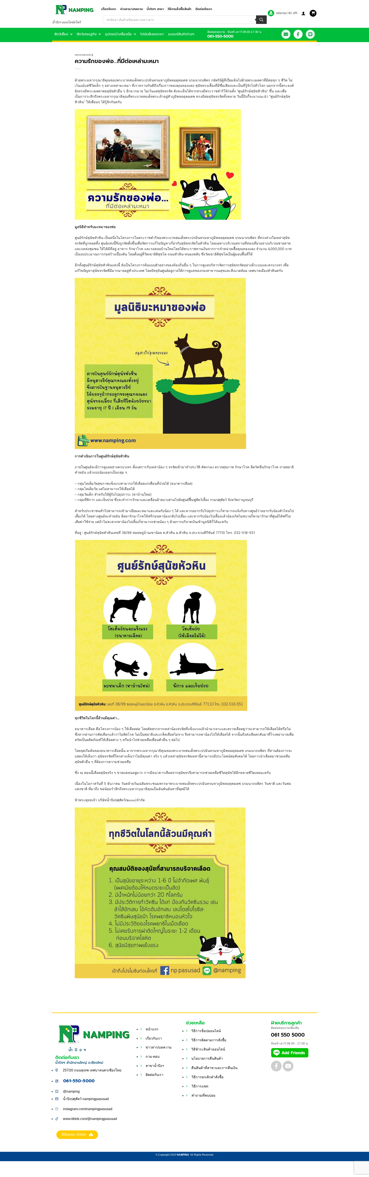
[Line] (310, 34)
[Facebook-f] (298, 34)
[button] (313, 13)
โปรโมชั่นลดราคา (152, 34)
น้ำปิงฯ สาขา (155, 9)
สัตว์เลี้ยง (61, 34)
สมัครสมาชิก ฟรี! (286, 13)
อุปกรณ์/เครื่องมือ (118, 34)
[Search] (261, 19)
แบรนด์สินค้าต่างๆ (181, 34)
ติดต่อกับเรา (203, 9)
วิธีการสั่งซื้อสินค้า (180, 9)
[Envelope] (285, 34)
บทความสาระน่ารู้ (84, 55)
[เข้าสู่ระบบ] (303, 13)
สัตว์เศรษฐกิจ (87, 34)
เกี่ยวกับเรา (108, 9)
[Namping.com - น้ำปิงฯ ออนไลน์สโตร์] (73, 9)
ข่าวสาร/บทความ (131, 9)
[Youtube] (288, 1066)
